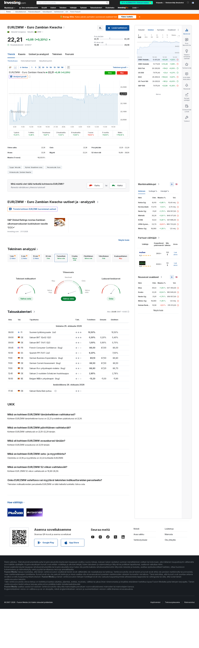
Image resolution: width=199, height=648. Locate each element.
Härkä (120, 185)
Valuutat (141, 30)
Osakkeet (172, 30)
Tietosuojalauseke (172, 602)
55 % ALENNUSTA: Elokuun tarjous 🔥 (136, 3)
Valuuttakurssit (20, 12)
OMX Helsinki (143, 64)
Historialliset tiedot (28, 61)
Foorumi (69, 54)
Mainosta (169, 534)
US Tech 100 (143, 81)
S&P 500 (141, 86)
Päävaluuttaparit (34, 12)
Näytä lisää (123, 240)
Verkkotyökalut (140, 540)
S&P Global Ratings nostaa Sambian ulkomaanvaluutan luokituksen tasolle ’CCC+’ (27, 224)
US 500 (141, 73)
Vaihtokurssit (58, 12)
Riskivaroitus (189, 602)
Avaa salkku (139, 534)
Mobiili (136, 529)
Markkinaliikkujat (147, 184)
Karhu (97, 185)
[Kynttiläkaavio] (10, 67)
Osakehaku (109, 8)
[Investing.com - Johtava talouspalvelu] (15, 3)
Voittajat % (153, 191)
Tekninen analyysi (21, 249)
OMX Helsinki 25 (144, 60)
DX (67, 12)
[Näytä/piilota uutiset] (68, 67)
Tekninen (57, 54)
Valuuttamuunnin (45, 61)
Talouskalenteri (96, 8)
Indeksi (151, 30)
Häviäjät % (165, 191)
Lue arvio (175, 253)
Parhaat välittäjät (147, 237)
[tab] (12, 258)
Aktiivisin (141, 191)
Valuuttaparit (47, 12)
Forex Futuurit (75, 12)
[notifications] (188, 2)
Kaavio (21, 54)
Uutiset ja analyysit (39, 54)
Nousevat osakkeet (148, 277)
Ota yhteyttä (170, 540)
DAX (140, 77)
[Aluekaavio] (15, 67)
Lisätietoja (169, 529)
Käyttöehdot (155, 602)
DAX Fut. (141, 68)
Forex (8, 12)
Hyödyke (160, 30)
